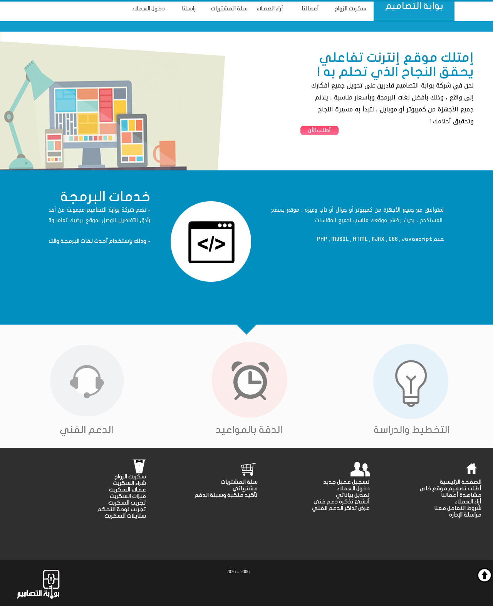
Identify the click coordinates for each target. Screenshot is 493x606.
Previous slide (57, 234)
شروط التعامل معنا (457, 508)
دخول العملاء (353, 489)
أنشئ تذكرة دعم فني (342, 502)
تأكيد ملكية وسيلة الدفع (226, 495)
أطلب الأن (319, 130)
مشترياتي (245, 489)
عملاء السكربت (127, 490)
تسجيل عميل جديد (346, 482)
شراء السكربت (129, 483)
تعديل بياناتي (353, 495)
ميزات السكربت (128, 496)
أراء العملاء (468, 502)
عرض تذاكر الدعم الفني (341, 508)
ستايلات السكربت (125, 516)
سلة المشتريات (239, 482)
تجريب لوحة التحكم (121, 509)
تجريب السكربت (127, 503)
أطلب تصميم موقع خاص (450, 489)
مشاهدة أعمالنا (461, 495)
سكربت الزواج (130, 477)
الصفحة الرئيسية (460, 482)
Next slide (436, 234)
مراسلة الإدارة (465, 515)
